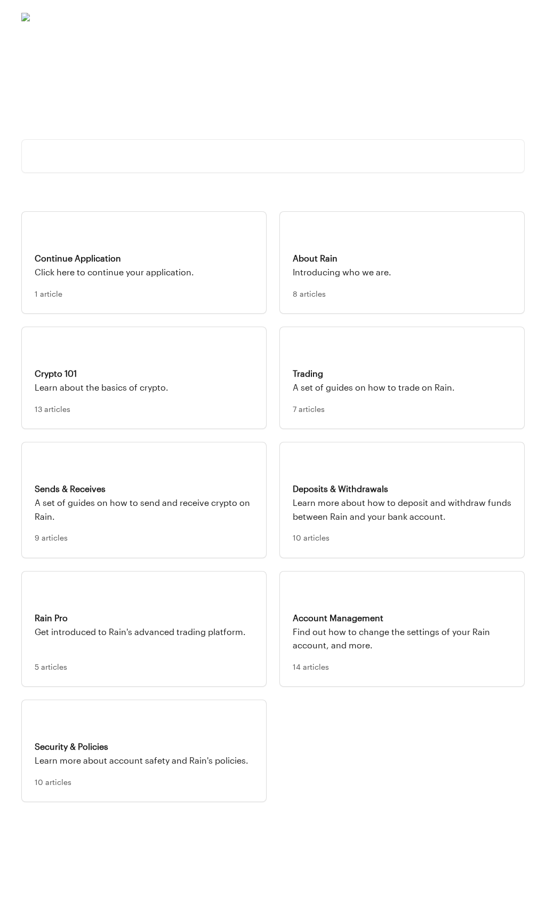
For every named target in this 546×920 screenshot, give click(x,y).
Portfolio (381, 17)
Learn (455, 17)
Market (421, 17)
